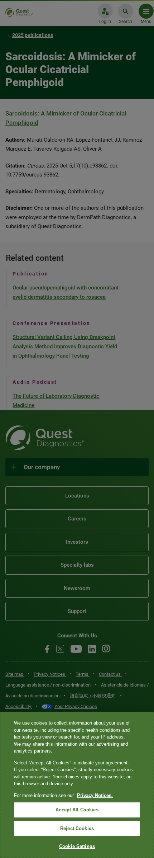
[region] (77, 785)
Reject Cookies (77, 828)
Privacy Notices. (95, 795)
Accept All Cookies (77, 809)
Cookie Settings (77, 846)
